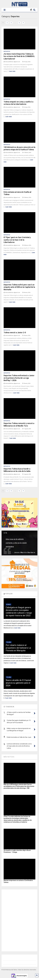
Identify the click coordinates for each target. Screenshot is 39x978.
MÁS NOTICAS (9, 757)
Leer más (12, 71)
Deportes (7, 51)
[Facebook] (31, 10)
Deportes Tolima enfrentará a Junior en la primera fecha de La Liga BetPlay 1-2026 (19, 377)
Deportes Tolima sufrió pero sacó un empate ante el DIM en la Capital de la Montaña (19, 287)
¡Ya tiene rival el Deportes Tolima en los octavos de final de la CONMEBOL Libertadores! (19, 56)
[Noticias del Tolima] (19, 5)
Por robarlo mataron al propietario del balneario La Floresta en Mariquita (18, 648)
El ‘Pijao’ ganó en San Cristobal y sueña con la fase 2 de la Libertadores (17, 239)
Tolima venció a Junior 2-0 (15, 332)
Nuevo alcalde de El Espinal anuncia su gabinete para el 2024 (18, 683)
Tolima (8, 642)
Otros (8, 604)
